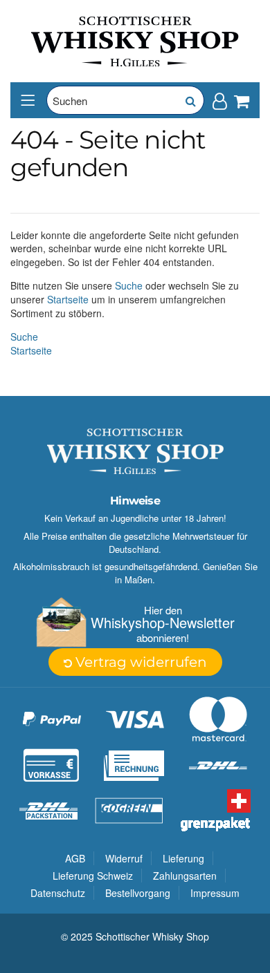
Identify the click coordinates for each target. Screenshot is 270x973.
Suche (129, 285)
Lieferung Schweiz (93, 875)
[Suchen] (190, 100)
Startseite (68, 299)
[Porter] (135, 40)
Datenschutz (57, 893)
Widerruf (124, 858)
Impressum (215, 893)
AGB (75, 858)
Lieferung (183, 858)
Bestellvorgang (137, 893)
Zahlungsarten (185, 875)
